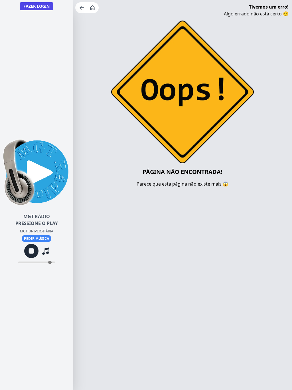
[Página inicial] (93, 7)
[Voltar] (82, 7)
